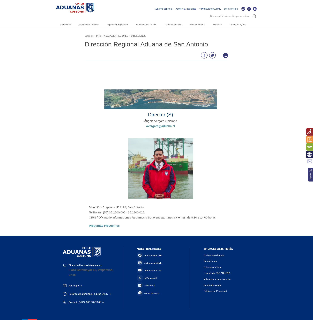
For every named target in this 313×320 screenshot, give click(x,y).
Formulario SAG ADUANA (217, 273)
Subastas (217, 24)
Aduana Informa (197, 24)
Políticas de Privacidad (215, 291)
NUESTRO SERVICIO (163, 9)
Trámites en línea (213, 267)
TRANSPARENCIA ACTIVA (210, 9)
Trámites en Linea (172, 24)
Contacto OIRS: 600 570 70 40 (84, 302)
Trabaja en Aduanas (214, 255)
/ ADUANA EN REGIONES (115, 36)
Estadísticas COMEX (146, 24)
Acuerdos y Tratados (89, 24)
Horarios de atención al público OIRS (88, 293)
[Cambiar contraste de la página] (254, 9)
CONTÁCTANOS (231, 9)
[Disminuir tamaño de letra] (249, 9)
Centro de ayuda (212, 285)
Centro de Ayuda (238, 24)
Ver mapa (73, 285)
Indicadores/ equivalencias (217, 279)
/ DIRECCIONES (138, 36)
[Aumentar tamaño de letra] (243, 9)
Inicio (98, 36)
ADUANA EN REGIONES (186, 9)
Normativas (65, 24)
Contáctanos (210, 261)
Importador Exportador (117, 24)
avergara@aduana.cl (160, 126)
